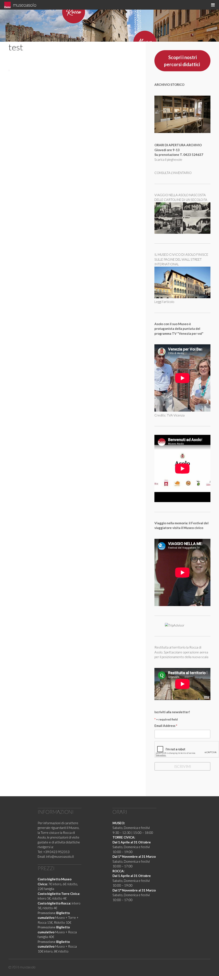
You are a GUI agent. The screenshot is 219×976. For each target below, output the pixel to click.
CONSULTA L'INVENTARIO (173, 173)
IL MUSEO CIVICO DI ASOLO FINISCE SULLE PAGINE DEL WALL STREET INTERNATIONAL (181, 259)
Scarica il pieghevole (168, 159)
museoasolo (24, 5)
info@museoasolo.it (60, 856)
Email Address (165, 726)
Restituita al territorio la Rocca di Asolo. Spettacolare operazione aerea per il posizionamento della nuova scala (181, 652)
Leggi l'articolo (164, 302)
